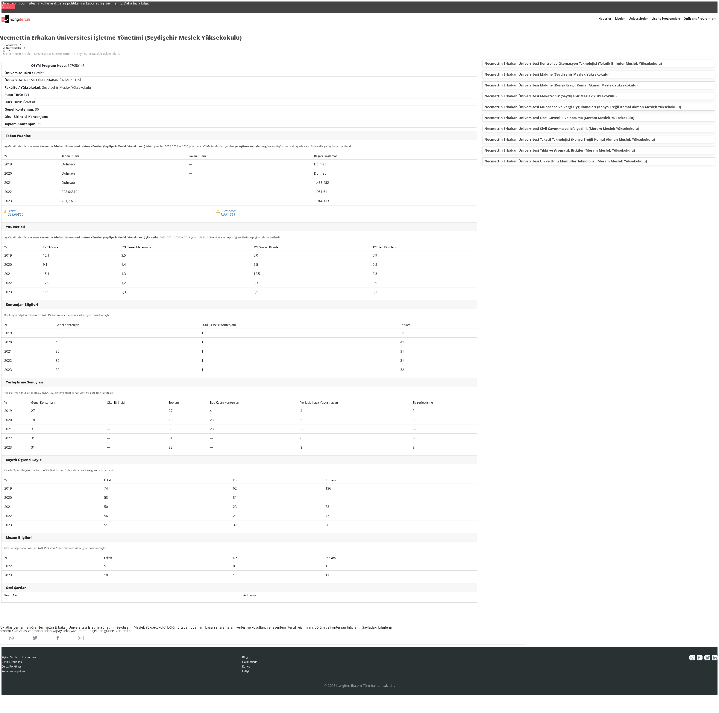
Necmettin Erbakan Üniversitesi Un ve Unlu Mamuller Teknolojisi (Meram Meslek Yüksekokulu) (565, 161)
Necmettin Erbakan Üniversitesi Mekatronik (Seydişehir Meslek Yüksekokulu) (550, 96)
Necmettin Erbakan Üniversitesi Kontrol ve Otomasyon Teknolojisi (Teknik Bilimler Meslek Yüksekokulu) (573, 63)
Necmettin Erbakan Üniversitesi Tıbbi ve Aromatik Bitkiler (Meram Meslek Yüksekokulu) (559, 150)
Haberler (604, 19)
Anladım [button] (8, 6)
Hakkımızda (249, 662)
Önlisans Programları (700, 19)
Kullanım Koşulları (13, 671)
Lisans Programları (666, 19)
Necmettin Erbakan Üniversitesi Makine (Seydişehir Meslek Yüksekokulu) (546, 74)
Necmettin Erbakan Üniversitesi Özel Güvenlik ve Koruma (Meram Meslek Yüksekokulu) (559, 117)
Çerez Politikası (11, 666)
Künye (246, 666)
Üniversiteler (638, 19)
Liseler (620, 19)
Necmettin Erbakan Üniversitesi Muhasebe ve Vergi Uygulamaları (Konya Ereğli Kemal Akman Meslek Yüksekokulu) (582, 107)
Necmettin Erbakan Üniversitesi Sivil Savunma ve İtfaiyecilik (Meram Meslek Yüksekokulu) (561, 128)
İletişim (246, 671)
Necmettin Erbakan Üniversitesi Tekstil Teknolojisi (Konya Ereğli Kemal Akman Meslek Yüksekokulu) (569, 139)
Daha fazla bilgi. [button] (136, 3)
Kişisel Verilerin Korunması (18, 657)
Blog (245, 657)
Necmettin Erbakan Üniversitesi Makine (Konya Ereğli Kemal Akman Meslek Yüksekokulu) (561, 85)
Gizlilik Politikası (11, 662)
